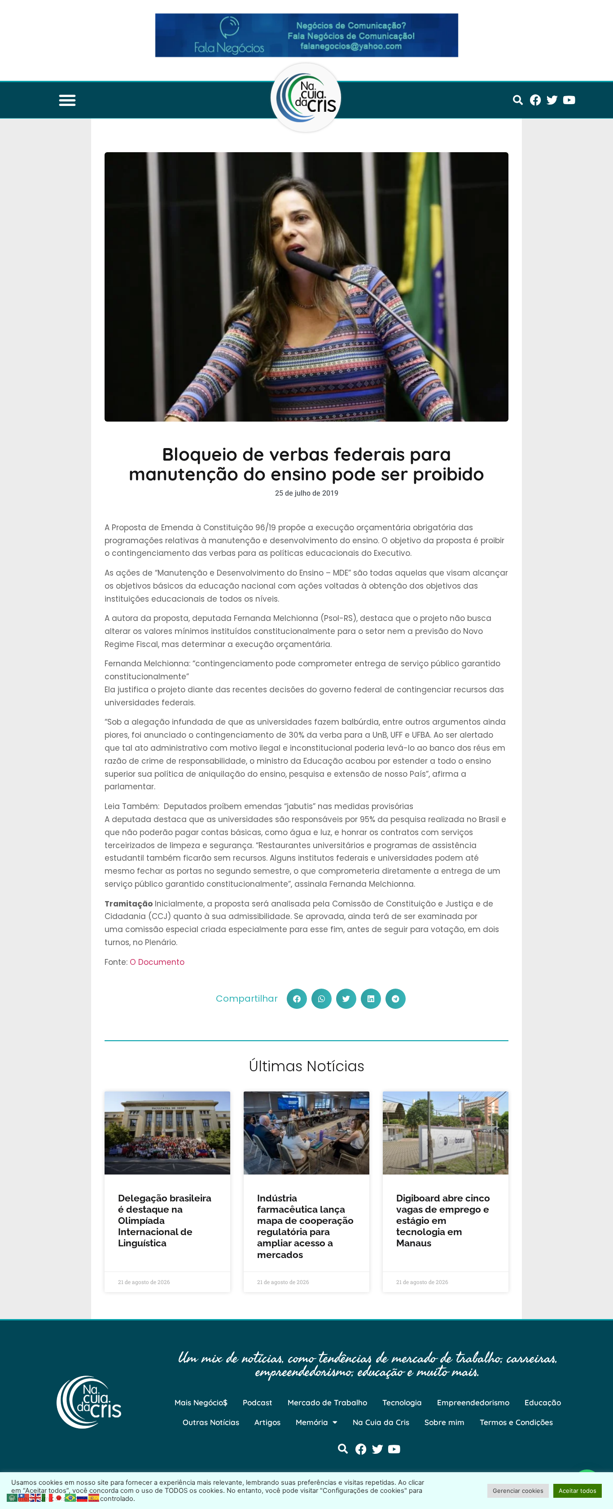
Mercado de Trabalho (327, 1402)
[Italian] (47, 1496)
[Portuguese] (71, 1496)
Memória (312, 1422)
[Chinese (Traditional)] (24, 1496)
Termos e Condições (516, 1422)
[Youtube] (568, 100)
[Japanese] (59, 1496)
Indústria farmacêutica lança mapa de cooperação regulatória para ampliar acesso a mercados (305, 1226)
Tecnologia (402, 1402)
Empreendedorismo (473, 1402)
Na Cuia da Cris (381, 1422)
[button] (67, 100)
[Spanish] (94, 1496)
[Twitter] (552, 100)
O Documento (157, 962)
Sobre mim (444, 1422)
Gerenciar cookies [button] (518, 1490)
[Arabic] (12, 1496)
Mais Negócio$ (201, 1402)
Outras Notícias (211, 1422)
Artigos (267, 1422)
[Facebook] (535, 100)
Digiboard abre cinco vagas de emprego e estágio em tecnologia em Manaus (443, 1220)
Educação (543, 1402)
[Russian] (82, 1496)
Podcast (257, 1402)
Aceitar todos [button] (577, 1490)
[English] (36, 1496)
